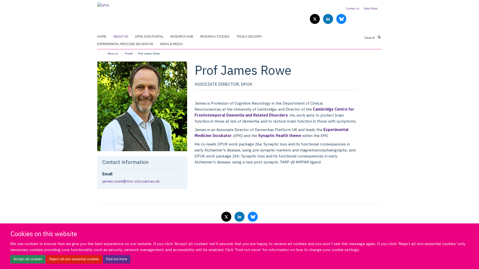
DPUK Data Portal (149, 36)
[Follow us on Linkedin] (328, 19)
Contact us (352, 8)
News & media (171, 44)
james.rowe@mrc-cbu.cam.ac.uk (131, 181)
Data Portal (370, 8)
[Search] (379, 37)
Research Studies (215, 36)
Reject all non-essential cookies (74, 259)
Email (107, 173)
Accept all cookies (27, 259)
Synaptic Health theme (279, 135)
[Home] (101, 53)
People (129, 53)
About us (120, 36)
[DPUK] (103, 4)
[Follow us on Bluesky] (341, 19)
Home (101, 36)
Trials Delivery (249, 36)
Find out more (116, 259)
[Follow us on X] (315, 19)
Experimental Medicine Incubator (125, 44)
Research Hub (181, 36)
